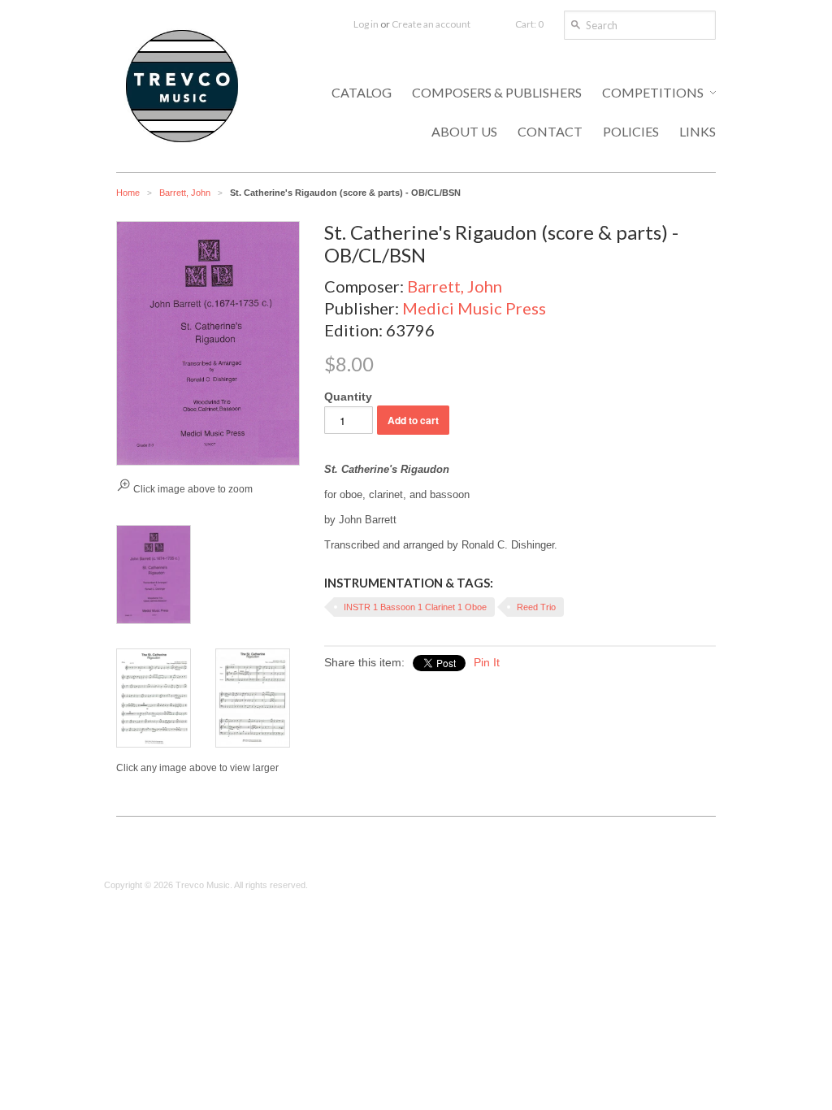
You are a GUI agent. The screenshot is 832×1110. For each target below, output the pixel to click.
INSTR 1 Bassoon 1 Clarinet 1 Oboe (415, 607)
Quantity (348, 396)
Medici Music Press (474, 308)
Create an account (431, 24)
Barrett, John (184, 192)
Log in (366, 24)
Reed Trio (536, 607)
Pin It (487, 662)
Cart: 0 (529, 24)
